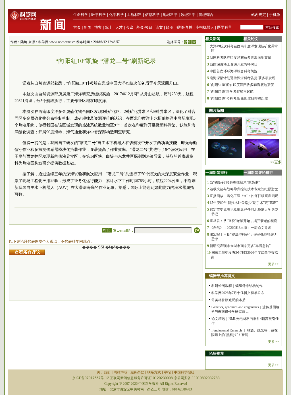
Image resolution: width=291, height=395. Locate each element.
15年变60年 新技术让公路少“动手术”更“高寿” (244, 203)
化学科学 (116, 14)
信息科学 (152, 14)
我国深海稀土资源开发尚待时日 (233, 64)
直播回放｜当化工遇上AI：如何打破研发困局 (244, 196)
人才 (119, 27)
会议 (129, 27)
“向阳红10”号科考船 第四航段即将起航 (239, 98)
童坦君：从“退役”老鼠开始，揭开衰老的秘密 (243, 221)
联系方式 (154, 372)
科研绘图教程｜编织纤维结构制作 (237, 286)
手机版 (274, 14)
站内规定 (258, 14)
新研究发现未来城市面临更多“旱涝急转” (240, 246)
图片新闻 (216, 110)
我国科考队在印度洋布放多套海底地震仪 (240, 58)
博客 (98, 27)
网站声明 (120, 372)
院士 (108, 27)
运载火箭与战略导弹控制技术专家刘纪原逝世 (244, 189)
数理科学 (188, 14)
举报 (167, 372)
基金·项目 (144, 27)
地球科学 (170, 14)
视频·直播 (184, 27)
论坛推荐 (216, 353)
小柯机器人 (205, 27)
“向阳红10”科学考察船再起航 (231, 92)
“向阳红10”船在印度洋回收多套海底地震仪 (242, 85)
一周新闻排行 (216, 172)
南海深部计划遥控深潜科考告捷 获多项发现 (242, 78)
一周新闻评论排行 (258, 172)
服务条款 (137, 372)
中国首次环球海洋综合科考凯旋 (233, 71)
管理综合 (206, 14)
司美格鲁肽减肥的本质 (228, 300)
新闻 (87, 27)
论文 (159, 27)
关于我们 (104, 372)
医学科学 (98, 14)
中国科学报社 (184, 372)
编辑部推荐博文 (222, 276)
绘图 (169, 27)
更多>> (273, 264)
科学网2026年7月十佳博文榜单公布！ (239, 293)
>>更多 (276, 162)
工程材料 (134, 14)
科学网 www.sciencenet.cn (56, 42)
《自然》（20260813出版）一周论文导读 (240, 228)
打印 (107, 230)
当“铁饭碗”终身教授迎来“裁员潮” (235, 182)
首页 (77, 27)
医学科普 (224, 27)
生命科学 (80, 14)
